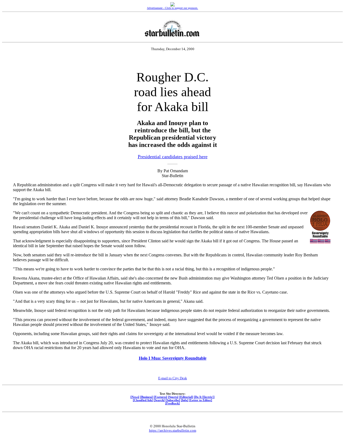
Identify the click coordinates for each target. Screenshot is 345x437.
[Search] (159, 400)
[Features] (160, 396)
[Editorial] (186, 396)
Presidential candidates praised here (173, 156)
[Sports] (173, 396)
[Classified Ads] (143, 400)
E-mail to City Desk (172, 378)
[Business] (146, 396)
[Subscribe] (172, 400)
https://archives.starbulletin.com (172, 430)
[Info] (184, 400)
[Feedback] (172, 403)
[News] (134, 396)
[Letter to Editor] (200, 400)
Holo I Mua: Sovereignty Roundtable (172, 358)
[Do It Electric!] (204, 396)
